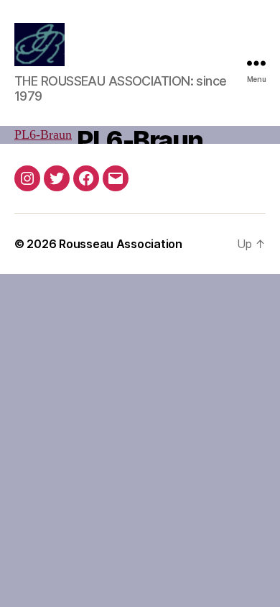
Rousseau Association (120, 244)
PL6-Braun (43, 135)
